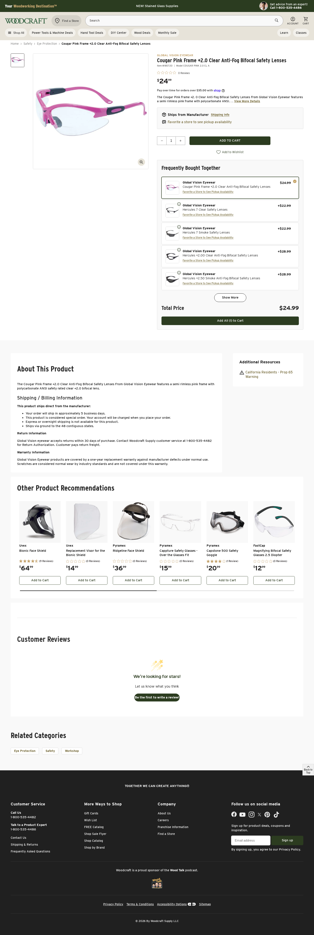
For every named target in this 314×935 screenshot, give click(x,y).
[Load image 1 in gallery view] (17, 60)
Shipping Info (220, 114)
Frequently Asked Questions (30, 851)
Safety (27, 43)
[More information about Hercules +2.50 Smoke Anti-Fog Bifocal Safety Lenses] (179, 272)
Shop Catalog (93, 840)
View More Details (247, 101)
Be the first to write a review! (157, 697)
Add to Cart (40, 580)
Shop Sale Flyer (95, 834)
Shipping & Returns (24, 844)
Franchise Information (173, 827)
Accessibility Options (172, 904)
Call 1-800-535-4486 (286, 7)
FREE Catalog (94, 827)
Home (15, 43)
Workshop (72, 751)
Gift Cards (91, 813)
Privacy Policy (289, 849)
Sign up (287, 840)
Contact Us (18, 837)
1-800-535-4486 (23, 829)
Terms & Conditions (140, 904)
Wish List (90, 820)
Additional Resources (259, 362)
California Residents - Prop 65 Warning (269, 374)
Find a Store (166, 834)
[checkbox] (230, 188)
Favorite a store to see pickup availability (200, 122)
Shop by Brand (94, 847)
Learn (284, 32)
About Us (164, 813)
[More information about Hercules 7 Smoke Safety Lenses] (179, 226)
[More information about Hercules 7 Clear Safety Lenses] (179, 204)
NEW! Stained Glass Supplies (157, 6)
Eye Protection (47, 43)
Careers (163, 820)
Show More (230, 297)
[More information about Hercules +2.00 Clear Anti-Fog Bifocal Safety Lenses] (179, 249)
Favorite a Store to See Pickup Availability (208, 191)
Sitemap (205, 904)
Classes (301, 32)
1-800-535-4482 (23, 817)
